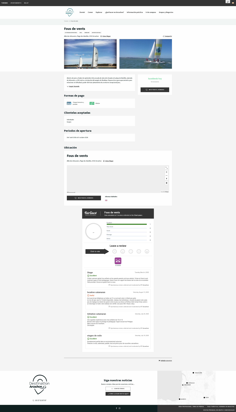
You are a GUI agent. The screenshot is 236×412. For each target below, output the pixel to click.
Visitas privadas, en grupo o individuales (219, 410)
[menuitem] (69, 12)
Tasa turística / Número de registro (220, 406)
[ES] (233, 2)
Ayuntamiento (16, 3)
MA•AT (26, 3)
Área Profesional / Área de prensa (191, 406)
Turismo (4, 3)
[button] (228, 1)
